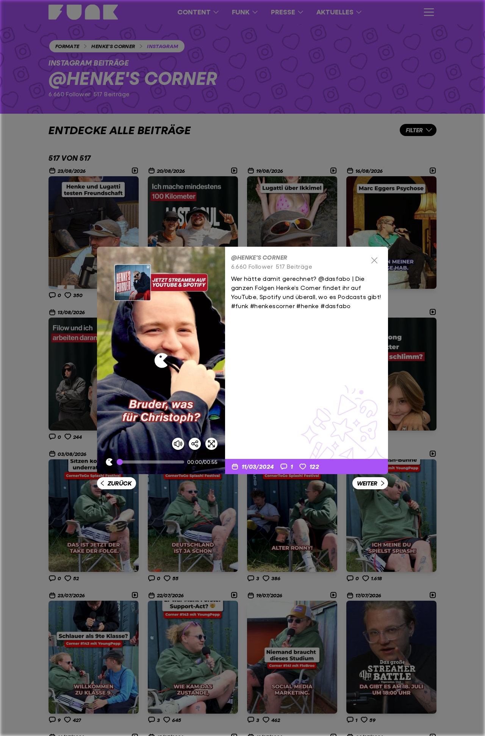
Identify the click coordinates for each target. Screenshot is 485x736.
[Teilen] (195, 444)
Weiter (367, 483)
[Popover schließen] (374, 260)
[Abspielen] (161, 360)
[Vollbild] (211, 444)
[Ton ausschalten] (178, 444)
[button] (161, 360)
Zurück (119, 483)
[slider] (152, 462)
